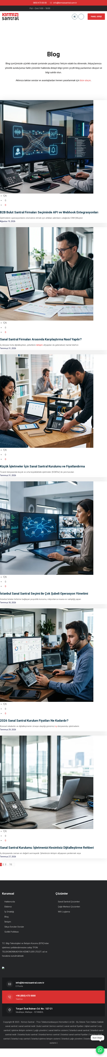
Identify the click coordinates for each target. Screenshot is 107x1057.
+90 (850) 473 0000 (26, 995)
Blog (6, 916)
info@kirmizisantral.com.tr (30, 982)
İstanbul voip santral (20, 1038)
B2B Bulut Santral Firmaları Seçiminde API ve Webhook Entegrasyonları (49, 212)
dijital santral (90, 1026)
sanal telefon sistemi (58, 1030)
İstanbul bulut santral (27, 1034)
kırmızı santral (56, 1026)
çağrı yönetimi (40, 1030)
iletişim (39, 345)
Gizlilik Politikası (11, 932)
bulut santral (42, 1026)
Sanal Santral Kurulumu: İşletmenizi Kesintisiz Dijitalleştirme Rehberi (47, 847)
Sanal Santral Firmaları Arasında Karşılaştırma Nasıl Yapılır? (41, 339)
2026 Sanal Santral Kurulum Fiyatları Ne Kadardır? (34, 720)
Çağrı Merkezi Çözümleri (69, 906)
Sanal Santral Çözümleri (69, 901)
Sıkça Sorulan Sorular (14, 927)
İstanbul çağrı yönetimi (72, 1038)
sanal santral (11, 1026)
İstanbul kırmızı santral (49, 1034)
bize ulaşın (85, 80)
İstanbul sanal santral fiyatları (74, 1034)
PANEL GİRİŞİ (96, 17)
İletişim (7, 921)
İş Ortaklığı (9, 911)
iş (56, 726)
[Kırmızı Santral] (10, 16)
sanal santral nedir (27, 1026)
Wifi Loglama (64, 911)
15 (10, 864)
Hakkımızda (9, 901)
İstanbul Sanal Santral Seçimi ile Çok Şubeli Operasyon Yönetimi (44, 593)
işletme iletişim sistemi (22, 1030)
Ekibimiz (8, 906)
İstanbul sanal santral (79, 1030)
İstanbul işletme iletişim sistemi (45, 1038)
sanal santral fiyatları (73, 1026)
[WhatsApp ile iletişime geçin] (100, 1050)
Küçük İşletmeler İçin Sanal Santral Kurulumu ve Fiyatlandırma (42, 466)
